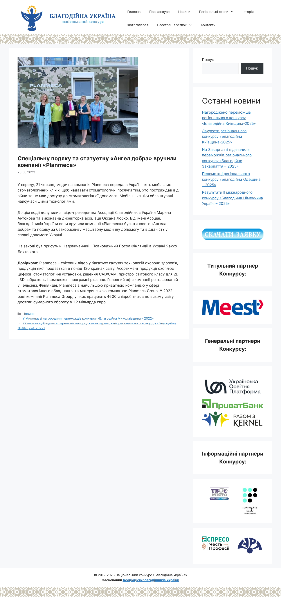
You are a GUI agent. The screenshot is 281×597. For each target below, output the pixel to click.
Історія (248, 12)
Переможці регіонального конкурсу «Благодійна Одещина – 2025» (231, 179)
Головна (133, 12)
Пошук (208, 59)
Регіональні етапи (213, 12)
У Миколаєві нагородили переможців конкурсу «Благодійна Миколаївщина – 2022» (88, 318)
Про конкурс (159, 12)
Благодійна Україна (82, 16)
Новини (184, 12)
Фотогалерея (137, 25)
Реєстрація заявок (172, 25)
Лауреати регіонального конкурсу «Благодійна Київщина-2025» (224, 136)
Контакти (208, 25)
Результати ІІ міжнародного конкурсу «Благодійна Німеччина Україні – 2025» (232, 198)
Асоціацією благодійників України (151, 580)
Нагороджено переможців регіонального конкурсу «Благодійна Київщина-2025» (229, 118)
